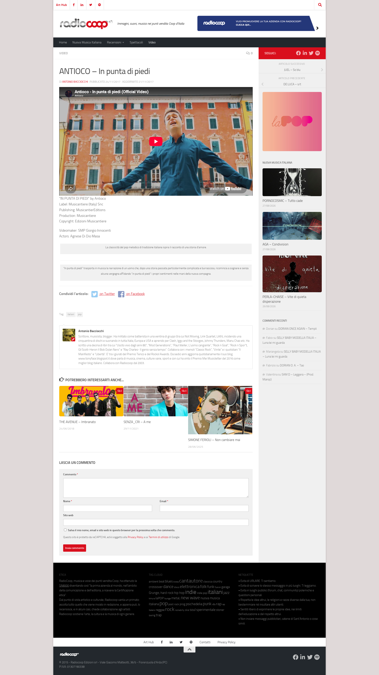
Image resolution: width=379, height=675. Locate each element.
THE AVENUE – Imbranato (77, 422)
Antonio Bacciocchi (75, 81)
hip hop (179, 593)
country (217, 581)
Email (164, 501)
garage (225, 587)
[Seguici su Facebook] (298, 53)
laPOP (160, 598)
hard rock (167, 593)
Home (63, 42)
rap (218, 604)
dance (168, 586)
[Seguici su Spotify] (317, 53)
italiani (71, 314)
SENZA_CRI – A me (137, 422)
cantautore (191, 581)
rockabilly (179, 610)
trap (159, 615)
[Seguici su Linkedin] (304, 53)
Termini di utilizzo (158, 537)
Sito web (68, 515)
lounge (167, 598)
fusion (218, 587)
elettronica (190, 586)
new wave (190, 597)
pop (80, 314)
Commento (70, 474)
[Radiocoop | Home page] (86, 24)
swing (152, 615)
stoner (220, 610)
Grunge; (154, 593)
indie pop (202, 593)
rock (169, 609)
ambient (153, 581)
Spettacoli (136, 42)
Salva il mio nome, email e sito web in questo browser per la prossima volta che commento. (121, 530)
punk (207, 603)
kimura (152, 598)
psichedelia (194, 604)
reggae (160, 610)
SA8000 (64, 585)
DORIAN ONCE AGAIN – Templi (297, 328)
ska (187, 610)
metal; (175, 598)
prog (182, 604)
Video (152, 42)
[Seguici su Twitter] (311, 53)
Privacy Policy (136, 537)
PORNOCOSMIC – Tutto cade (283, 201)
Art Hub (61, 5)
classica (207, 581)
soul (193, 610)
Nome (67, 501)
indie (190, 592)
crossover (156, 587)
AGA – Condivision (275, 244)
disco (176, 587)
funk (210, 587)
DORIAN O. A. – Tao (292, 365)
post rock (173, 604)
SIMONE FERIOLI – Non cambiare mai (214, 440)
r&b (214, 604)
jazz (226, 593)
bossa (176, 581)
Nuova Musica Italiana (86, 42)
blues (169, 581)
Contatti (205, 642)
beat (161, 581)
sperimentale (206, 610)
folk (203, 586)
